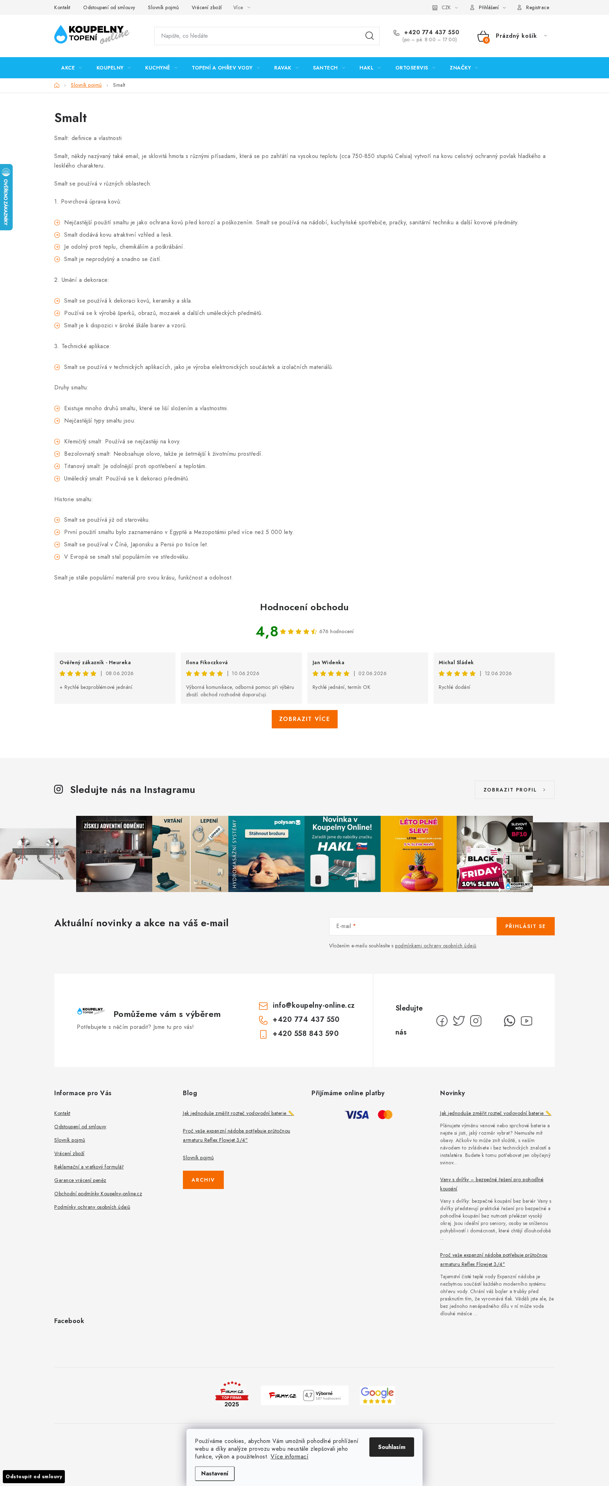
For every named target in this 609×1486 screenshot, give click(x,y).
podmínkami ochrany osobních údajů (435, 945)
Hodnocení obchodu (304, 607)
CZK (446, 7)
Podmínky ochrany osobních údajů (92, 1207)
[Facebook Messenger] (492, 1020)
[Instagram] (475, 1020)
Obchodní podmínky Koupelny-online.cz (98, 1193)
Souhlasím (391, 1447)
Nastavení (214, 1473)
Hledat (370, 36)
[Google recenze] (377, 1395)
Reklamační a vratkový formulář (89, 1166)
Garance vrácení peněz (80, 1180)
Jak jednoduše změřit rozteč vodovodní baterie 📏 (238, 1113)
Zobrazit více (304, 719)
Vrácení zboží (207, 7)
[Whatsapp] (509, 1020)
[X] (459, 1020)
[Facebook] (442, 1020)
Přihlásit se (525, 926)
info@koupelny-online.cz (314, 1005)
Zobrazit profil (510, 789)
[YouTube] (526, 1020)
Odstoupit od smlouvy (34, 1476)
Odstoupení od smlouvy (109, 7)
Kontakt (62, 7)
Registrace (537, 7)
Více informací (289, 1456)
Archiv (203, 1179)
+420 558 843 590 (306, 1034)
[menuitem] (71, 67)
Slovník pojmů (163, 7)
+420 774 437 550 (430, 32)
